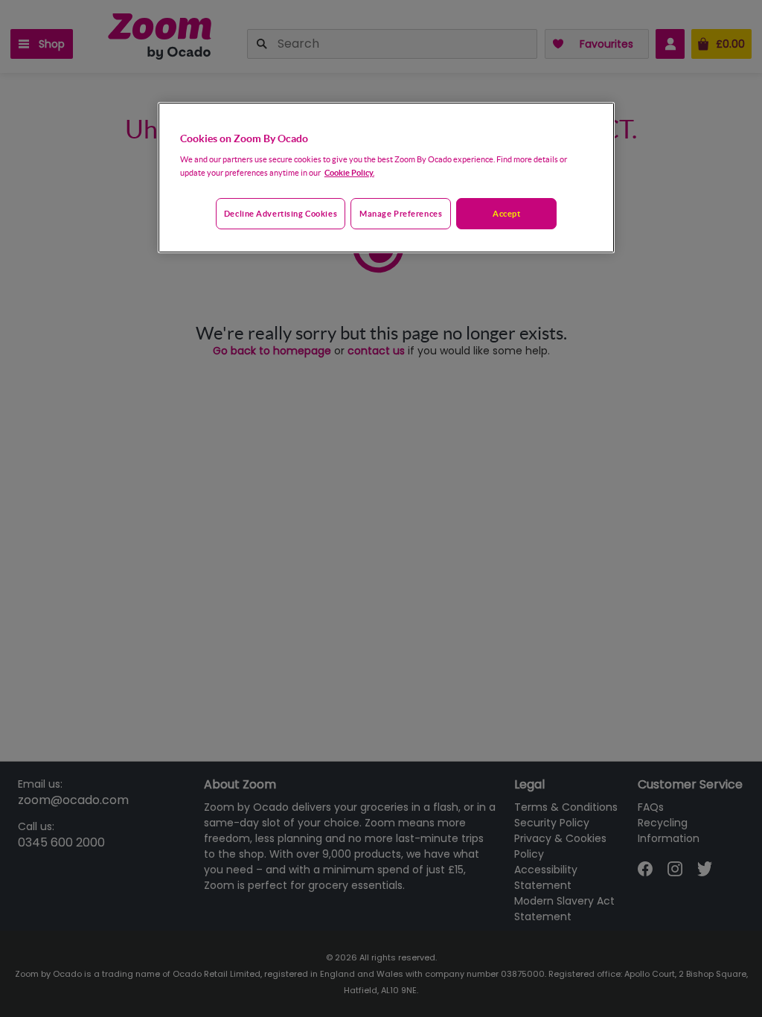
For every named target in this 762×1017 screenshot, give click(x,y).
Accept (506, 213)
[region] (386, 178)
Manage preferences (400, 213)
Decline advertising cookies (280, 213)
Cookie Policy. (349, 172)
